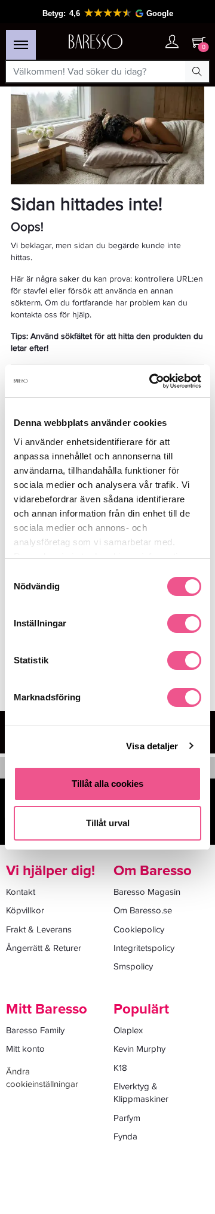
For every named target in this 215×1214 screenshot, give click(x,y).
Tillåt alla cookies (107, 784)
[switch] (184, 623)
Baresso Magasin (146, 891)
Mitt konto (25, 1048)
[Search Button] (197, 71)
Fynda (125, 1136)
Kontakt (20, 891)
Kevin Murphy (139, 1048)
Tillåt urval (108, 823)
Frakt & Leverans (39, 929)
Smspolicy (133, 966)
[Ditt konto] (172, 43)
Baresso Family (35, 1030)
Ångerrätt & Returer (43, 948)
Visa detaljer (152, 746)
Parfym (126, 1118)
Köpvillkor (25, 910)
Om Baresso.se (142, 910)
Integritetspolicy (143, 948)
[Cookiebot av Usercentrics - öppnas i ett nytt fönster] (151, 381)
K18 (120, 1067)
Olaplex (128, 1030)
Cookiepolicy (138, 929)
